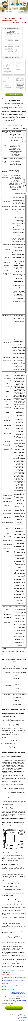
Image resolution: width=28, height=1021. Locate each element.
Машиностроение (5, 15)
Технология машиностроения (18, 15)
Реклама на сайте (22, 1015)
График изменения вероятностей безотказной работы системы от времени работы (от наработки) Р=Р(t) (12, 982)
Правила (20, 1018)
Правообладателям (22, 1017)
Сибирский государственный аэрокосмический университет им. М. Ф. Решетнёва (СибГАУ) (13, 994)
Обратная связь (21, 1020)
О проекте (20, 1014)
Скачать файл (14, 94)
